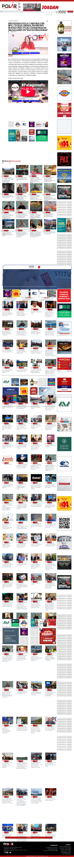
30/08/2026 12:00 (50, 403)
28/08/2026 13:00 (21, 725)
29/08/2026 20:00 (21, 483)
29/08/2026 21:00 (50, 463)
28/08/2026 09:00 (36, 761)
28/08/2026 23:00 (50, 581)
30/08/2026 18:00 (8, 367)
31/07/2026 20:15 (35, 230)
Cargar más (29, 837)
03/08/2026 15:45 (21, 212)
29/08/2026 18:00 (21, 502)
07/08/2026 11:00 (49, 194)
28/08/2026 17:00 (21, 690)
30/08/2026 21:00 (22, 329)
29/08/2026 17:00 (50, 502)
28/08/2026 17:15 (7, 690)
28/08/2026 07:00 (7, 796)
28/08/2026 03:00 (7, 832)
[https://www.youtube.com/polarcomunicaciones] (19, 9)
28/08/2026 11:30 (50, 725)
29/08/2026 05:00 (50, 562)
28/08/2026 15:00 (50, 690)
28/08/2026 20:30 (36, 601)
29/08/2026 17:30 (36, 502)
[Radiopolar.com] (1, 11)
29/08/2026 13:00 (50, 522)
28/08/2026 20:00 (50, 601)
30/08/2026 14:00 (21, 403)
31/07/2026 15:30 (49, 230)
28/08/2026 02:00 (21, 832)
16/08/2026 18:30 (35, 194)
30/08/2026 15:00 (7, 403)
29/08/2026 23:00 (21, 463)
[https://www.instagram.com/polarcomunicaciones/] (19, 8)
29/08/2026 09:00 (50, 542)
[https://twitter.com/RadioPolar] (19, 6)
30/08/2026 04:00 (50, 443)
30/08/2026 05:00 (36, 443)
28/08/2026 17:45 (50, 654)
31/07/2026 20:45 (21, 230)
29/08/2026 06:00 (36, 562)
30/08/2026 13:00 (36, 403)
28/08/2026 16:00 (36, 690)
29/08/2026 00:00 (36, 581)
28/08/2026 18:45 (7, 654)
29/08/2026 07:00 (21, 562)
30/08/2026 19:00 (22, 348)
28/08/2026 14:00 (7, 725)
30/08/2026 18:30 (51, 348)
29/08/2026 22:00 (36, 463)
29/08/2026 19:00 (50, 483)
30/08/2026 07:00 (7, 443)
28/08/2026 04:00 (50, 796)
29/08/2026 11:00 (21, 542)
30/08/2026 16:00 (51, 367)
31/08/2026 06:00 (8, 309)
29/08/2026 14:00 (36, 522)
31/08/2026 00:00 (36, 309)
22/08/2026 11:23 (7, 194)
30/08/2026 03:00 (7, 463)
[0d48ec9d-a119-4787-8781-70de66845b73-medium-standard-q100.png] (9, 8)
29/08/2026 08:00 (7, 562)
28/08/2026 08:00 (50, 761)
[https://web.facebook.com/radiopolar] (19, 4)
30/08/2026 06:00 (21, 443)
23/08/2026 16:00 (49, 176)
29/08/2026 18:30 (7, 502)
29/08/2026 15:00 (21, 522)
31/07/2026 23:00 (7, 230)
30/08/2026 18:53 (36, 348)
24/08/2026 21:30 (35, 176)
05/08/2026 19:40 (7, 212)
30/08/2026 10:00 (21, 423)
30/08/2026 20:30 (36, 329)
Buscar (70, 11)
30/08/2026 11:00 (7, 423)
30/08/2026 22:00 (8, 329)
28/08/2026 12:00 (36, 725)
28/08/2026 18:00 (36, 654)
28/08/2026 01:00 (36, 832)
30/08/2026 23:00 (51, 309)
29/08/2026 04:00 (7, 581)
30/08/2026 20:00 (51, 329)
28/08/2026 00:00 (50, 832)
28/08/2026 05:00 (36, 796)
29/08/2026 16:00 (7, 522)
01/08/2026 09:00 (49, 212)
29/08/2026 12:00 (7, 542)
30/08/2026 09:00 (36, 423)
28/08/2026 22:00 (7, 601)
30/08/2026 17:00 (36, 367)
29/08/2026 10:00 (36, 542)
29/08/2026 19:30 (36, 483)
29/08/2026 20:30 (7, 483)
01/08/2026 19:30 (35, 212)
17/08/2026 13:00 (21, 194)
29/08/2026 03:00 (21, 581)
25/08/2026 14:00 (21, 176)
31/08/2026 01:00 (22, 309)
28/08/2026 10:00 (21, 761)
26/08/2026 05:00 (7, 176)
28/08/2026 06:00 (21, 796)
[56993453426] (19, 2)
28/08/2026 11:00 (7, 761)
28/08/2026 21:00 (21, 601)
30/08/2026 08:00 (50, 423)
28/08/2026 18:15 (21, 654)
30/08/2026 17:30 (22, 367)
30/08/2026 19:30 (8, 348)
